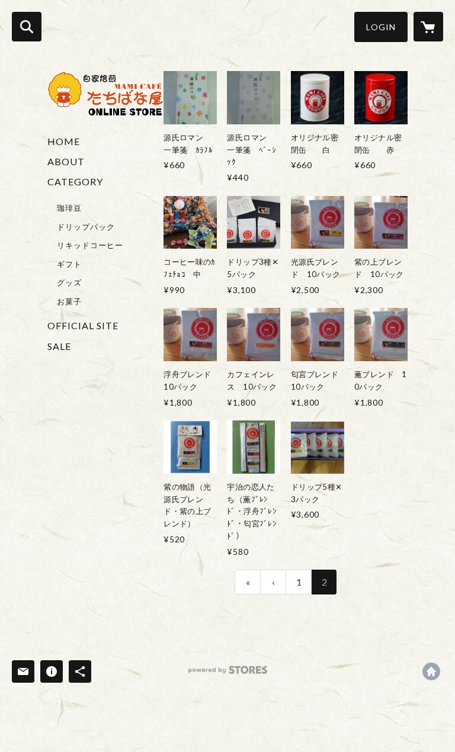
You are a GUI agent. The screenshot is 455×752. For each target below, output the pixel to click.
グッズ (69, 282)
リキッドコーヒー (90, 245)
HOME (63, 141)
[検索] (26, 26)
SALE (59, 346)
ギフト (69, 264)
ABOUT (66, 161)
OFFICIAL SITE (82, 325)
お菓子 (69, 301)
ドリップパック (86, 227)
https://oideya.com (431, 671)
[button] (381, 27)
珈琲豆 (69, 208)
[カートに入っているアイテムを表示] (428, 26)
